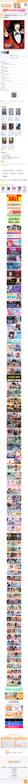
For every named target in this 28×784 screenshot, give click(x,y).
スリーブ (5, 103)
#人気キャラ (13, 173)
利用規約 (14, 772)
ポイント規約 (14, 774)
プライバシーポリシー (14, 777)
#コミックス (5, 173)
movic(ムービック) (5, 77)
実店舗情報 (14, 769)
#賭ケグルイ (21, 173)
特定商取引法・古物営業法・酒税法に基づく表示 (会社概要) (14, 767)
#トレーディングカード (8, 170)
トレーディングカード (12, 101)
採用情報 (14, 770)
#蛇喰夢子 (5, 176)
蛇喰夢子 (3, 88)
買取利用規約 (14, 775)
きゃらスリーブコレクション (7, 81)
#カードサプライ (19, 170)
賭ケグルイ (3, 84)
